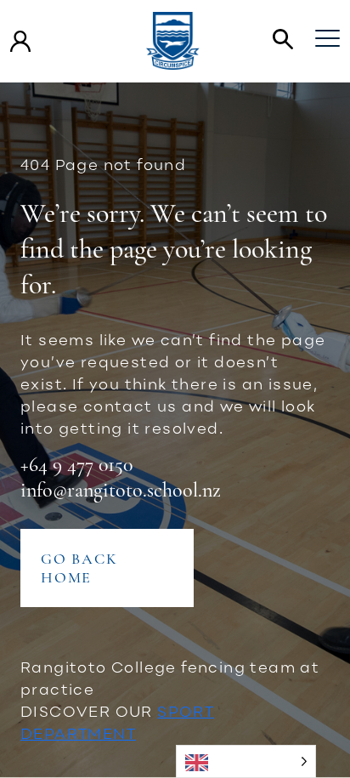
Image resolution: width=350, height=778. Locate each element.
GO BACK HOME (79, 568)
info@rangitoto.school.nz (120, 490)
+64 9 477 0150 (76, 464)
